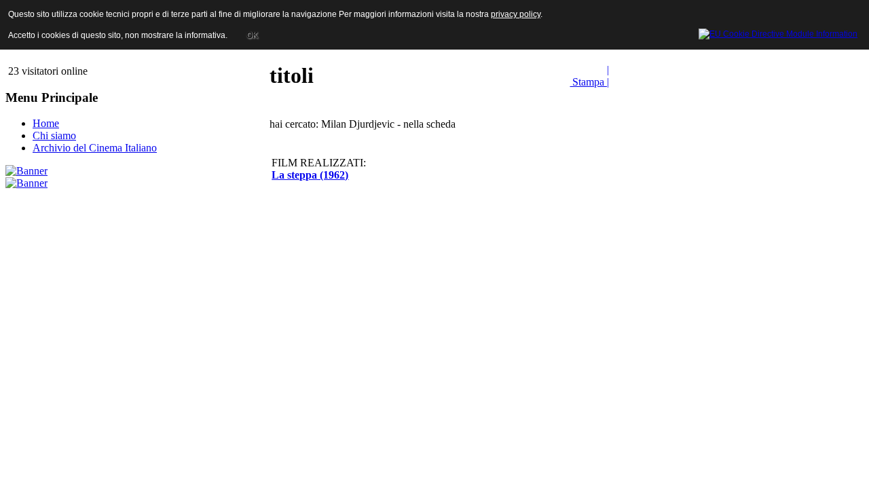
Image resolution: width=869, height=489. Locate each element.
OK (252, 35)
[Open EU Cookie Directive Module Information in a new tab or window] (778, 32)
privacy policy (515, 14)
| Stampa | (589, 76)
